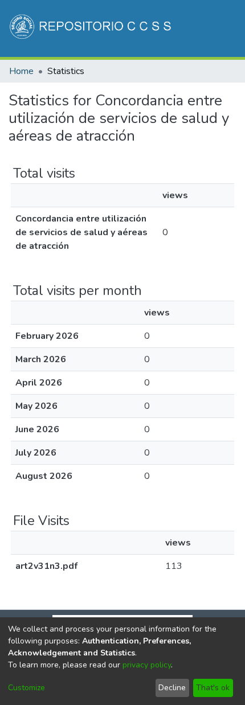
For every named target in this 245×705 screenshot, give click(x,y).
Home (21, 71)
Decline (172, 687)
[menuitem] (157, 90)
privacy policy (146, 664)
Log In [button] (180, 90)
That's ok (213, 687)
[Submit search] (140, 90)
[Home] (91, 28)
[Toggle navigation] (220, 90)
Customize (26, 687)
